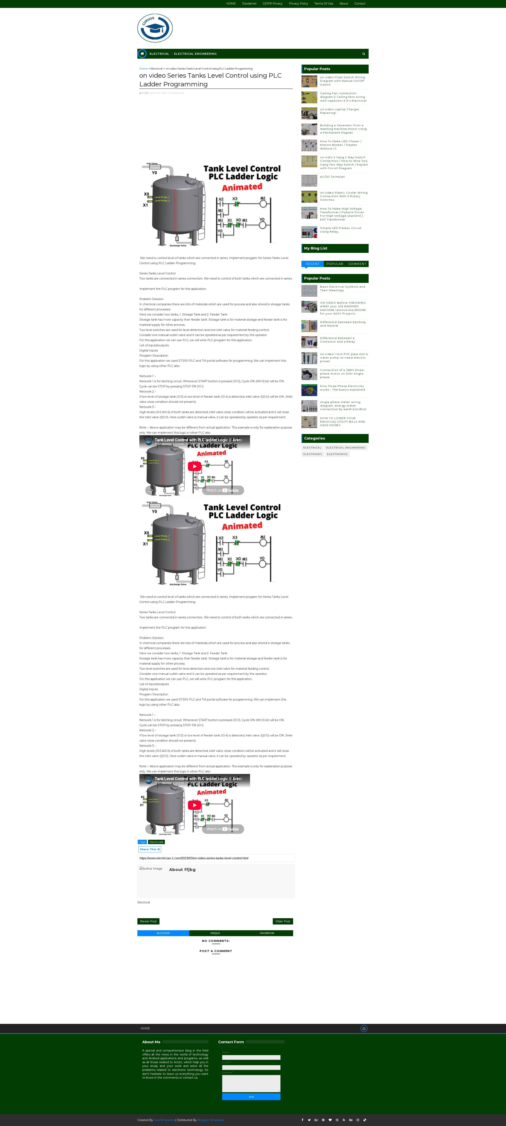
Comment (357, 264)
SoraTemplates (164, 1120)
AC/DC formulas (332, 176)
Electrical (159, 54)
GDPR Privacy (273, 3)
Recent (313, 264)
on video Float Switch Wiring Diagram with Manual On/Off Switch (342, 81)
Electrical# (156, 842)
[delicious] (365, 1120)
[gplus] (316, 1120)
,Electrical (178, 92)
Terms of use (323, 3)
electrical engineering (345, 447)
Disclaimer (249, 3)
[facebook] (302, 1120)
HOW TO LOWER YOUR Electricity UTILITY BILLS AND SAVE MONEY (342, 421)
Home (143, 68)
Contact (359, 3)
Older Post (283, 921)
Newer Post (148, 921)
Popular (335, 264)
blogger (163, 933)
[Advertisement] (216, 130)
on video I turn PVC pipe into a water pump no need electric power (344, 357)
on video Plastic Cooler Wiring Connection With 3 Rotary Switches (344, 196)
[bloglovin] (330, 1120)
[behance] (351, 1120)
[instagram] (358, 1120)
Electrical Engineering (195, 54)
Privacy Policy (298, 3)
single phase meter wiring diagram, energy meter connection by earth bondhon (343, 405)
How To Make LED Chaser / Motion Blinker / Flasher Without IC (341, 145)
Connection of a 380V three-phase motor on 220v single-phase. (342, 373)
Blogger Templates (210, 1120)
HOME (231, 3)
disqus (215, 933)
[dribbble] (337, 1120)
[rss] (344, 1120)
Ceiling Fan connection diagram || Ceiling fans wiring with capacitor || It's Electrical (343, 97)
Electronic (312, 454)
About (344, 3)
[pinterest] (323, 1120)
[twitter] (309, 1120)
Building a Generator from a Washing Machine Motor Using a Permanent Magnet (343, 129)
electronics (337, 454)
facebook (267, 933)
